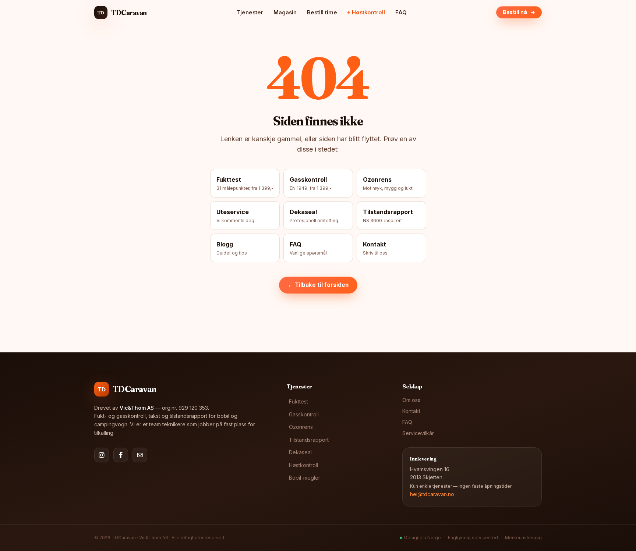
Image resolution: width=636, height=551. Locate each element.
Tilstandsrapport (309, 440)
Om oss (411, 400)
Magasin (285, 12)
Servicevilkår (418, 433)
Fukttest (298, 401)
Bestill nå (515, 12)
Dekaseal (300, 452)
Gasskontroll (304, 414)
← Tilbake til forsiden (318, 284)
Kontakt (411, 411)
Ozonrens (301, 427)
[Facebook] (120, 455)
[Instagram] (101, 455)
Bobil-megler (304, 477)
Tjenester (249, 12)
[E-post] (139, 455)
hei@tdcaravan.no (432, 494)
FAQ (401, 12)
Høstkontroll (368, 12)
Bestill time (322, 12)
